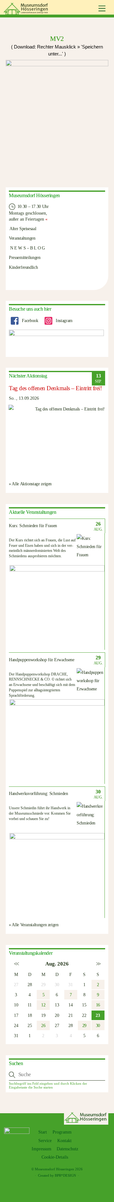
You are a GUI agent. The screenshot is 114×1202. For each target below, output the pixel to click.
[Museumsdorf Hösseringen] (26, 12)
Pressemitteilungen (25, 257)
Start (42, 1132)
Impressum (41, 1149)
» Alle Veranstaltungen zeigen (34, 924)
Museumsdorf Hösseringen (54, 1169)
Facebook (29, 320)
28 (30, 984)
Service (45, 1140)
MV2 (57, 38)
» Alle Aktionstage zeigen (30, 483)
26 (43, 1025)
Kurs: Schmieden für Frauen (33, 525)
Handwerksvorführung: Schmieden (38, 793)
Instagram (63, 320)
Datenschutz (67, 1149)
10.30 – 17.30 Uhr (32, 206)
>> (98, 964)
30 (98, 1025)
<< (16, 964)
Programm (62, 1132)
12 (43, 1004)
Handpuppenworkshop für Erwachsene (41, 659)
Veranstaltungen (22, 238)
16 (98, 1004)
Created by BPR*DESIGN (57, 1175)
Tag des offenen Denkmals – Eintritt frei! (55, 388)
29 (84, 1025)
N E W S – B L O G (27, 247)
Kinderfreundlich (23, 267)
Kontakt (64, 1140)
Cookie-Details (54, 1157)
